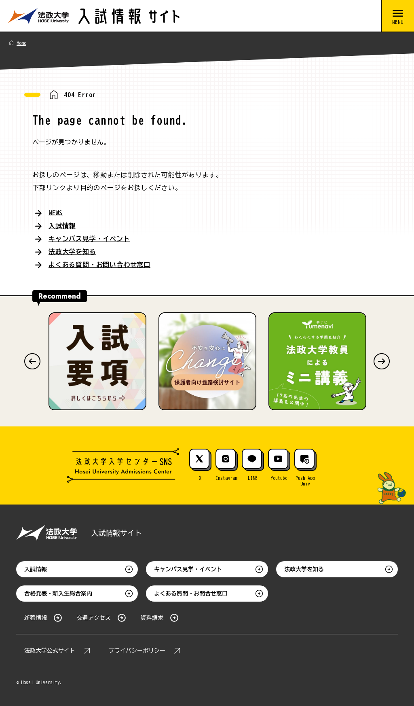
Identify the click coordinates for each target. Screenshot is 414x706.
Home (21, 42)
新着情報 (35, 618)
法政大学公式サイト (49, 650)
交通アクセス (94, 618)
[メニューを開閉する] (397, 16)
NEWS (56, 213)
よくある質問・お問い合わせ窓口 (99, 264)
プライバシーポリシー (137, 650)
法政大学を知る (72, 251)
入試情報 (62, 226)
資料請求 (152, 618)
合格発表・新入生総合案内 (58, 593)
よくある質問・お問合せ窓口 (191, 593)
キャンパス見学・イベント (89, 238)
